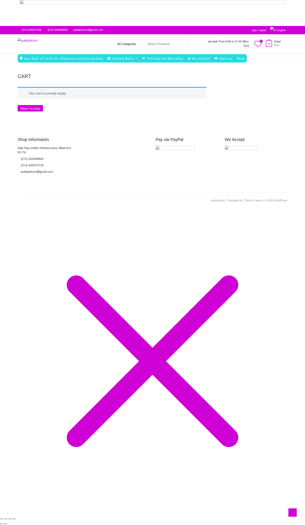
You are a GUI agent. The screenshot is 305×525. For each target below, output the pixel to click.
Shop (241, 58)
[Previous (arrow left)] (1, 523)
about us (225, 58)
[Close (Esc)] (14, 518)
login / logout (259, 30)
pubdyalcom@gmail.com (88, 30)
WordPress (280, 200)
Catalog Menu (123, 58)
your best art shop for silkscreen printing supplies (63, 58)
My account (201, 58)
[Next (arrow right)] (5, 523)
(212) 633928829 (57, 30)
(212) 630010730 (31, 30)
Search (184, 44)
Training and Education (165, 58)
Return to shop (30, 108)
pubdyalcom (218, 200)
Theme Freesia (253, 200)
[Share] (10, 518)
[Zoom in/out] (1, 518)
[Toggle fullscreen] (5, 518)
